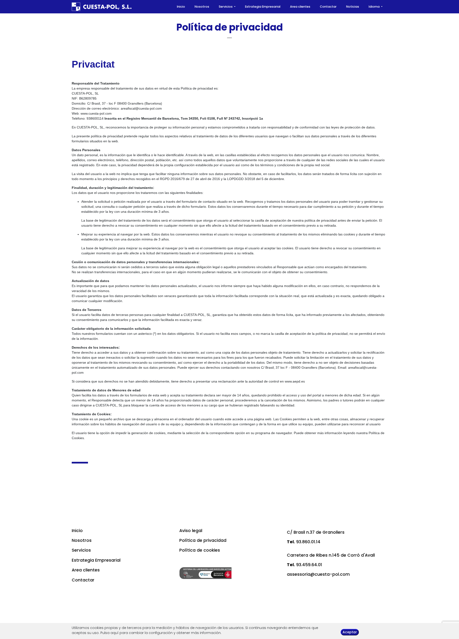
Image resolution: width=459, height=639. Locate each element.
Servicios (81, 550)
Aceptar (350, 632)
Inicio (181, 7)
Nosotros (202, 7)
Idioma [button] (374, 7)
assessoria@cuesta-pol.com (318, 574)
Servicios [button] (226, 7)
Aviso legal (190, 530)
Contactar (328, 7)
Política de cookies (199, 550)
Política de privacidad (202, 540)
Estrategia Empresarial (262, 7)
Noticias (352, 7)
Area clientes (300, 7)
